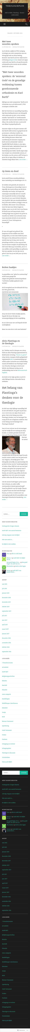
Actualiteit (5, 667)
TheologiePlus (15, 5)
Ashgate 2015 (13, 60)
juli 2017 (4, 615)
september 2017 (6, 611)
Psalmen (4, 739)
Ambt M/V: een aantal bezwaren (11, 530)
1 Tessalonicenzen (7, 663)
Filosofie (4, 690)
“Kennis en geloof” (21, 355)
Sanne (8, 570)
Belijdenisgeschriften (8, 676)
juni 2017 (4, 620)
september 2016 (6, 651)
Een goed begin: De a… (13, 562)
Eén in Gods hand (17, 553)
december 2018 (6, 597)
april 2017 (5, 624)
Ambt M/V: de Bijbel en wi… (16, 558)
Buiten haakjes (9, 267)
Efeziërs (4, 681)
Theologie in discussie (8, 753)
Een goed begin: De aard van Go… (17, 563)
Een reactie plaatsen (18, 47)
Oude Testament (7, 730)
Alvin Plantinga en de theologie (11, 342)
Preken (4, 735)
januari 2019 (5, 593)
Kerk (3, 717)
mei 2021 (4, 584)
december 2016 (6, 638)
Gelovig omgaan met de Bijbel (10, 535)
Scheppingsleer (6, 748)
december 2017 (6, 602)
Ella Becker (10, 566)
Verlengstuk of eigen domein (10, 526)
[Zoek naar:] (15, 514)
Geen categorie (6, 694)
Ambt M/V (5, 672)
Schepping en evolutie (8, 744)
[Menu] (4, 24)
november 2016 (6, 643)
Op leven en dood (10, 171)
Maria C (9, 558)
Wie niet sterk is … (7, 539)
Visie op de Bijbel (7, 762)
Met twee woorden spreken (10, 42)
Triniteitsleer (6, 757)
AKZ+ (11, 359)
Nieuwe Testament (7, 721)
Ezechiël (4, 685)
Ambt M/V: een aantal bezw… (14, 571)
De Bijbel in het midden (9, 544)
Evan (8, 553)
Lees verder (23, 159)
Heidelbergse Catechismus (10, 703)
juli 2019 (4, 588)
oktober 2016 (5, 647)
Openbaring (5, 726)
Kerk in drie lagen (20, 566)
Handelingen (6, 699)
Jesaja (4, 712)
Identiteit (5, 708)
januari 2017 (5, 633)
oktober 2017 (5, 606)
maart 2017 (5, 629)
